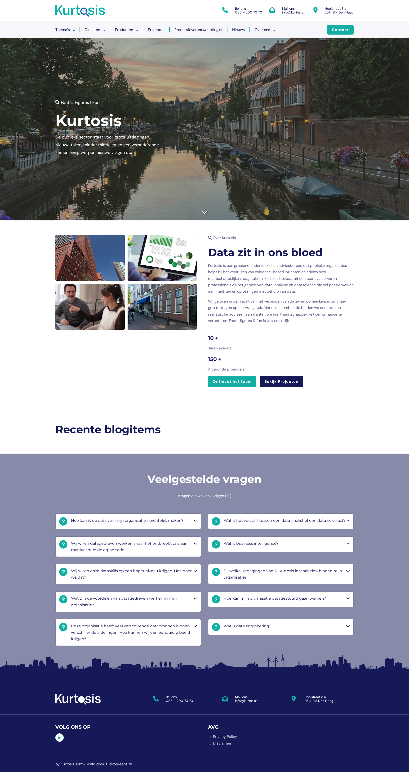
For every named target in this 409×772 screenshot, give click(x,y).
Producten (124, 29)
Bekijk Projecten (281, 381)
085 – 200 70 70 (248, 12)
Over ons (263, 29)
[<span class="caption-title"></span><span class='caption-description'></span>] (90, 258)
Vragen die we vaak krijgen (204, 495)
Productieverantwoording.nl (198, 29)
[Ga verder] (204, 212)
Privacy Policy (225, 736)
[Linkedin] (59, 737)
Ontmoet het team (232, 381)
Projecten (156, 29)
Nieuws (238, 29)
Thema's (63, 29)
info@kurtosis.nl (294, 12)
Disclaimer (222, 743)
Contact (340, 29)
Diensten (93, 29)
